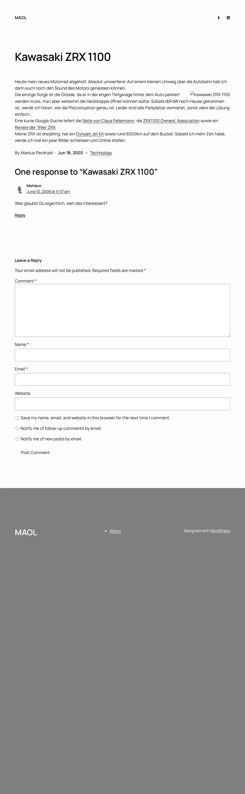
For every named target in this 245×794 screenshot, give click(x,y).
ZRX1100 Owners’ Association (171, 120)
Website (22, 393)
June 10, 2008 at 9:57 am (48, 191)
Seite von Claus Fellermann (108, 120)
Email (21, 369)
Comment (26, 281)
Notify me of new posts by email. (51, 439)
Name (22, 344)
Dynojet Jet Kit (90, 134)
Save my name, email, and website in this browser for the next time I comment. (95, 417)
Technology (101, 152)
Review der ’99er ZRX (35, 127)
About (115, 531)
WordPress (220, 530)
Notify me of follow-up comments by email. (61, 428)
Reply (20, 215)
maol (21, 17)
